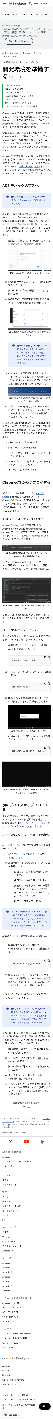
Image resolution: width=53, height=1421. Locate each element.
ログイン (45, 3)
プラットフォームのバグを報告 (16, 1333)
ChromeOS (40, 14)
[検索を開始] (30, 3)
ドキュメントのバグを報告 (14, 1338)
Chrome (6, 1370)
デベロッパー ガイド (11, 1307)
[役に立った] (32, 62)
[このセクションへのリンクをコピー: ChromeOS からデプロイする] (5, 487)
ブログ (5, 1180)
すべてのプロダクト (11, 1384)
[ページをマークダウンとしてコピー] (21, 76)
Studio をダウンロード (12, 1316)
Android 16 (7, 1267)
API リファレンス (10, 1312)
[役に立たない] (37, 62)
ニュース (6, 1175)
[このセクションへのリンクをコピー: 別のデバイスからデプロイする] (9, 810)
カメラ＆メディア (10, 1211)
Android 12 (7, 1286)
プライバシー (8, 1215)
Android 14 (7, 1277)
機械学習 (6, 1201)
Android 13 (7, 1281)
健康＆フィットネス (11, 1206)
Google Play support (11, 1343)
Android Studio (10, 525)
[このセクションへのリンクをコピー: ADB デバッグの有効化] (42, 186)
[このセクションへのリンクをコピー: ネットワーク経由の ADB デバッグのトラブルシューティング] (32, 998)
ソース (5, 1171)
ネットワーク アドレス (31, 823)
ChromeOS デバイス (12, 1241)
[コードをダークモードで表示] (45, 657)
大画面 (5, 1232)
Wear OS (6, 1237)
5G (3, 1220)
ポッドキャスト (9, 1184)
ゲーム (5, 1197)
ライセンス (23, 1395)
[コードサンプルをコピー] (48, 657)
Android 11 (7, 1290)
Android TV (7, 1250)
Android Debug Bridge (30, 166)
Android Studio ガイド (12, 1303)
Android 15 (7, 1272)
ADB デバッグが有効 (19, 854)
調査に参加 (7, 1347)
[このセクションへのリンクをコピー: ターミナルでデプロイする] (40, 630)
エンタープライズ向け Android (16, 1161)
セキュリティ (8, 1166)
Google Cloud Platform (13, 1380)
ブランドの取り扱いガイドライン (19, 1399)
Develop (9, 14)
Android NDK (8, 1321)
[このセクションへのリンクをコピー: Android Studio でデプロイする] (46, 519)
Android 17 (7, 1263)
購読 (44, 1406)
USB (4, 823)
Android (6, 1157)
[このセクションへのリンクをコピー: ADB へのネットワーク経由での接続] (5, 839)
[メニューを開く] (5, 3)
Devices (24, 14)
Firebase (6, 1375)
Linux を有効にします (29, 244)
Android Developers (10, 53)
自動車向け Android (11, 1246)
